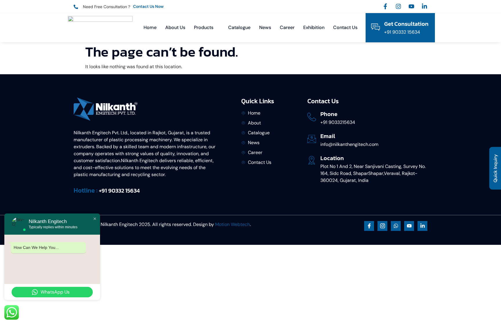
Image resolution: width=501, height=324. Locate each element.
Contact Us (345, 27)
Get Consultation (406, 23)
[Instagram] (398, 6)
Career (287, 27)
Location (332, 158)
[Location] (311, 160)
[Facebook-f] (385, 6)
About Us (175, 27)
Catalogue (239, 27)
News (265, 27)
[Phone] (311, 117)
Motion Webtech (232, 224)
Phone (328, 114)
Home (150, 27)
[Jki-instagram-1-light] (382, 226)
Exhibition (313, 27)
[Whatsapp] (396, 226)
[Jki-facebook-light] (369, 226)
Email (327, 136)
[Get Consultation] (375, 27)
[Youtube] (411, 6)
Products (203, 27)
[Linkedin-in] (424, 6)
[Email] (311, 139)
